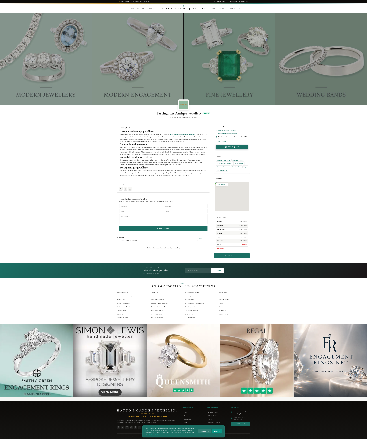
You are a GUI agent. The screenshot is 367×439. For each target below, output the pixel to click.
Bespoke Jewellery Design (125, 296)
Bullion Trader (121, 299)
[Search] (239, 8)
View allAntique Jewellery (232, 256)
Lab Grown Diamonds (191, 310)
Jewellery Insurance (157, 317)
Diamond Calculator (213, 422)
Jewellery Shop (236, 167)
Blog (213, 8)
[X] (122, 427)
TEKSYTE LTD (246, 436)
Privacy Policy (133, 436)
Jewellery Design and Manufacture (161, 307)
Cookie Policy (142, 436)
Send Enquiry (164, 228)
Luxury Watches (190, 317)
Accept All (217, 431)
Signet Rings (222, 310)
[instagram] (130, 189)
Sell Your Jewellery (224, 307)
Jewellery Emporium (157, 310)
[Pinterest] (131, 427)
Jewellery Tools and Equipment (194, 303)
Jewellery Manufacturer (192, 292)
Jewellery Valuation (191, 307)
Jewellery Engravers (157, 314)
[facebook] (125, 189)
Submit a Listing (212, 416)
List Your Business (220, 1)
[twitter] (121, 189)
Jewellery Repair (190, 296)
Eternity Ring (154, 292)
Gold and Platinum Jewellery (159, 303)
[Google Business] (139, 427)
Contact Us (231, 8)
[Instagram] (127, 427)
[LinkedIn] (135, 427)
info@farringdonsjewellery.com (227, 133)
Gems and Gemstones (223, 167)
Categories (151, 8)
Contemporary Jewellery (124, 307)
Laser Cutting (189, 314)
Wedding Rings (223, 314)
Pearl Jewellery (223, 296)
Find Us (221, 8)
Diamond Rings (121, 310)
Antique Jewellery (238, 160)
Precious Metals (224, 299)
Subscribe (218, 270)
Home (132, 8)
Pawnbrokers (223, 292)
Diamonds (120, 314)
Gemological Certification (158, 296)
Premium (221, 303)
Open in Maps (221, 184)
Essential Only (204, 431)
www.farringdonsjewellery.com (227, 130)
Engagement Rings (122, 317)
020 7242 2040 (222, 141)
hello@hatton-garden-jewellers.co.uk (239, 418)
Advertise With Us (212, 412)
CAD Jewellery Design (123, 303)
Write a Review (203, 239)
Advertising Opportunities (239, 1)
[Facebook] (118, 427)
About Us (140, 8)
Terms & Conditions (122, 436)
